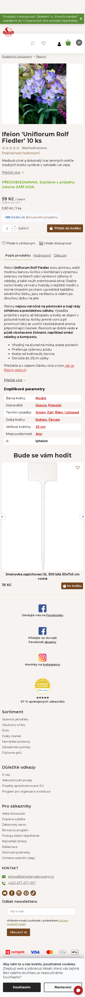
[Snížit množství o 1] (15, 230)
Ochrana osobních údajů (18, 858)
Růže (5, 730)
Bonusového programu (42, 217)
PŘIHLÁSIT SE (18, 932)
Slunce (41, 405)
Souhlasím (22, 987)
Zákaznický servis (14, 824)
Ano (39, 434)
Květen (41, 420)
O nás (6, 775)
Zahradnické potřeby (16, 747)
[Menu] (79, 43)
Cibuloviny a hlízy (13, 725)
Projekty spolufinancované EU (23, 786)
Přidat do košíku (68, 228)
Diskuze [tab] (60, 255)
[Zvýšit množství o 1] (15, 226)
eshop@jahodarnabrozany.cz (31, 876)
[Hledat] (33, 43)
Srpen (40, 412)
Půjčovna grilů (12, 752)
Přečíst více (11, 172)
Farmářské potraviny (16, 741)
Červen (54, 420)
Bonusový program (15, 830)
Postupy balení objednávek (20, 835)
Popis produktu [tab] (17, 255)
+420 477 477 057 (22, 883)
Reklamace (10, 847)
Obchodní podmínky (16, 852)
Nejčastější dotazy (14, 841)
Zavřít (9, 239)
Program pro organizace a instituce (26, 791)
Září (50, 412)
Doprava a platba (13, 819)
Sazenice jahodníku (15, 719)
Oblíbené (43, 43)
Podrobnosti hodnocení (21, 153)
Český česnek (11, 736)
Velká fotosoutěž (13, 813)
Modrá (41, 398)
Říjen (59, 412)
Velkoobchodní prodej (17, 780)
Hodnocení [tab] (42, 255)
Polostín (54, 405)
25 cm (40, 427)
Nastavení (63, 987)
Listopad (72, 412)
